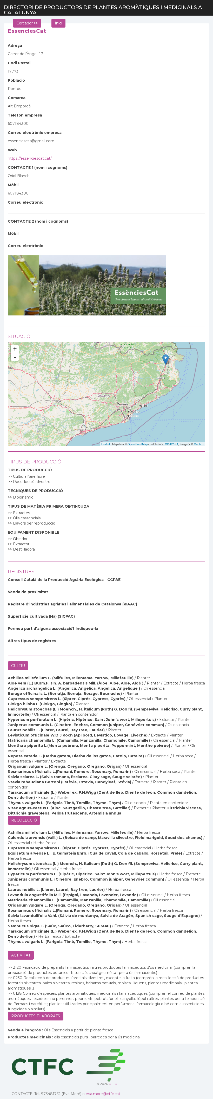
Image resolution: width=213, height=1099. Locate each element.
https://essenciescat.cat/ (30, 158)
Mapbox (199, 444)
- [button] (15, 356)
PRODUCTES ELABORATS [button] (35, 1016)
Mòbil (13, 185)
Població (16, 80)
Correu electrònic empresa (35, 132)
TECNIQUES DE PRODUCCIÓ (35, 490)
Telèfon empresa (25, 115)
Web (12, 150)
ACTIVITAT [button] (20, 955)
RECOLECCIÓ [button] (24, 820)
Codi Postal (19, 63)
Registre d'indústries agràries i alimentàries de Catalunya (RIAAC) (72, 604)
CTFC (113, 1084)
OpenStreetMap (138, 444)
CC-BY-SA (171, 444)
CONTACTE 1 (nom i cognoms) (37, 167)
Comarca (16, 97)
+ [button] (15, 349)
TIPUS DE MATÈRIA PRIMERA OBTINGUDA (48, 506)
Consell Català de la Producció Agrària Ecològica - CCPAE (64, 579)
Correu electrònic (25, 202)
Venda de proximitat (28, 592)
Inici (58, 23)
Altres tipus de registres (32, 640)
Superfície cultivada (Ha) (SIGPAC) (41, 616)
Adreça (15, 45)
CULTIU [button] (18, 665)
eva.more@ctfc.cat (103, 1093)
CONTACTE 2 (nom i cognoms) (38, 221)
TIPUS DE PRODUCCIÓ (30, 470)
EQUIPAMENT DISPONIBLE (33, 532)
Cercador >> (27, 23)
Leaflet (105, 444)
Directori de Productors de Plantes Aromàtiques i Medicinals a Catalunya (103, 10)
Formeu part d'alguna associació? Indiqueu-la (53, 628)
